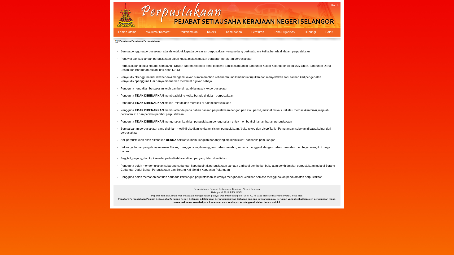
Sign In (335, 5)
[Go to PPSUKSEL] (130, 15)
